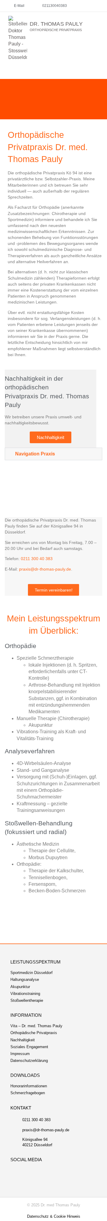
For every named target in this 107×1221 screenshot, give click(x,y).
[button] (99, 16)
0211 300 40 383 (37, 558)
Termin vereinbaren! (54, 590)
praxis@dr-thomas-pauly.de (45, 569)
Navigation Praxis (35, 453)
